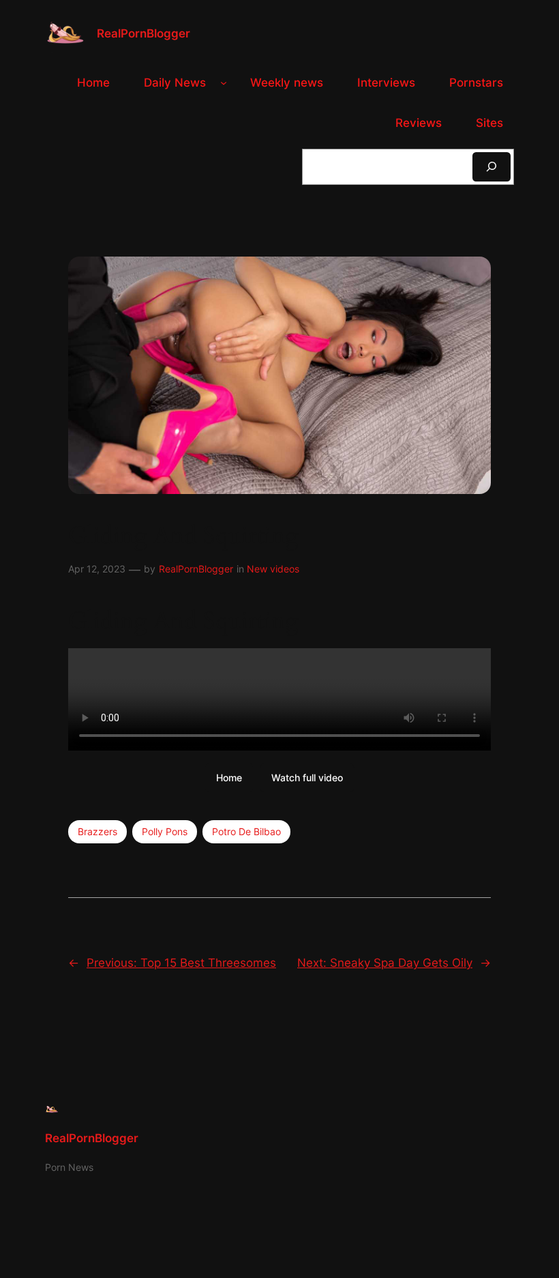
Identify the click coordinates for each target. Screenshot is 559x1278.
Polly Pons (164, 831)
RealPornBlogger (143, 33)
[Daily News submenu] (223, 82)
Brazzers (97, 831)
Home (229, 777)
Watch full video (307, 777)
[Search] (491, 166)
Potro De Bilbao (246, 831)
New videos (273, 569)
